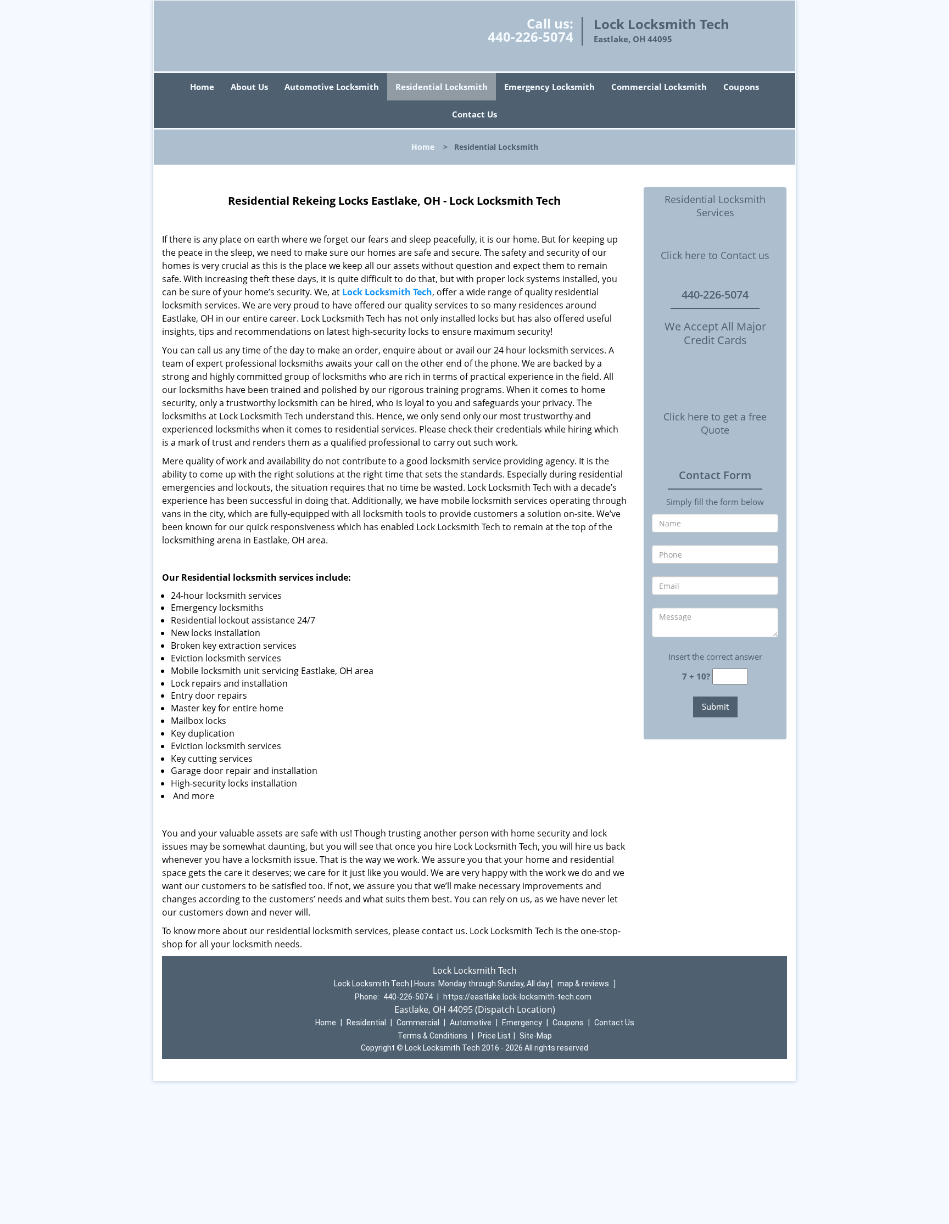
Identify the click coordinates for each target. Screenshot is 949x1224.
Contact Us (474, 114)
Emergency (522, 1022)
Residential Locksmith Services (715, 206)
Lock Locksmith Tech (387, 292)
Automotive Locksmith (331, 86)
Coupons (741, 86)
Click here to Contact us (715, 255)
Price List (494, 1035)
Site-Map (536, 1035)
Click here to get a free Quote (715, 423)
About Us (249, 86)
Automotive (471, 1022)
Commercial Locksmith (659, 86)
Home (202, 86)
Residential (366, 1022)
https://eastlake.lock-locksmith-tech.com (517, 996)
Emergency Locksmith (549, 86)
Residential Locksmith (441, 86)
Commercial (418, 1022)
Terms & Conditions (432, 1035)
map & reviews (584, 983)
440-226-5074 (530, 36)
